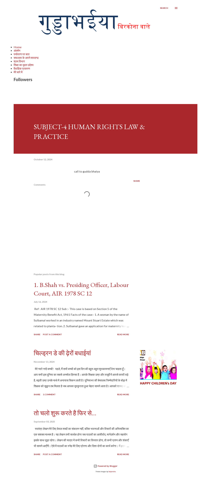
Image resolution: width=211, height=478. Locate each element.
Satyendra (112, 472)
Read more (123, 334)
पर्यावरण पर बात (21, 54)
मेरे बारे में (18, 72)
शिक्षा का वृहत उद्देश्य (23, 65)
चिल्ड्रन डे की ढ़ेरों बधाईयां (62, 353)
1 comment (49, 394)
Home (18, 47)
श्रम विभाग (19, 61)
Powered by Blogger (107, 466)
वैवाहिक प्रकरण (22, 68)
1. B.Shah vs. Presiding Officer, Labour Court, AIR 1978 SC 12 (81, 289)
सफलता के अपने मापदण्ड (26, 57)
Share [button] (136, 181)
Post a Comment (52, 334)
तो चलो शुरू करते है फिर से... (65, 413)
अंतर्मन (17, 50)
